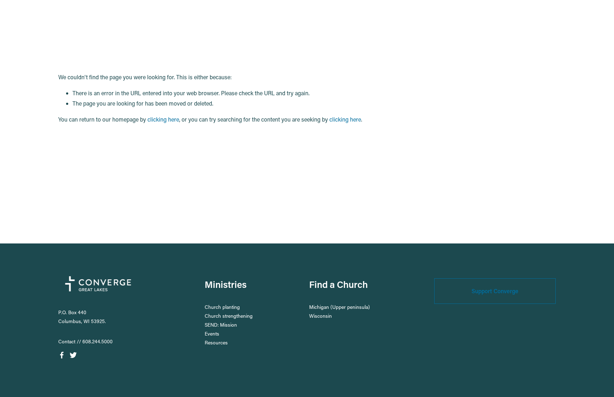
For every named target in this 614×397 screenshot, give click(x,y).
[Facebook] (61, 355)
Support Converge (495, 291)
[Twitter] (73, 355)
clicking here (163, 119)
